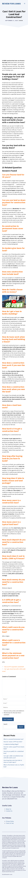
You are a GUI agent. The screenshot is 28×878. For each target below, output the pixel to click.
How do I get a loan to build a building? (12, 312)
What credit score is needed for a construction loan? (13, 642)
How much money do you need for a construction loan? (13, 582)
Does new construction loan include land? (12, 272)
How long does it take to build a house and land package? (13, 480)
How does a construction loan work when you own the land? (13, 389)
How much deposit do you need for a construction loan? (13, 542)
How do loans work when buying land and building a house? (13, 339)
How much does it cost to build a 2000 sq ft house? (13, 557)
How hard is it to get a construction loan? (12, 429)
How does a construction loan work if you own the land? (13, 365)
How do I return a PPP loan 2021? (13, 742)
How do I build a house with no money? (12, 290)
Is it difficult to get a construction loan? (11, 600)
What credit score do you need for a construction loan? (13, 629)
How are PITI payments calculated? (14, 667)
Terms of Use (10, 823)
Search (5, 724)
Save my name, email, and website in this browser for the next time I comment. (14, 712)
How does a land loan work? (11, 406)
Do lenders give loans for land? (13, 249)
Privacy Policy (10, 821)
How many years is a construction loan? (11, 501)
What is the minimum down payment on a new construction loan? (13, 655)
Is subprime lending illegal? (11, 744)
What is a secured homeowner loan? (14, 739)
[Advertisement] (14, 43)
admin (21, 20)
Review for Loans (11, 3)
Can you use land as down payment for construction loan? (13, 202)
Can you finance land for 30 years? (13, 175)
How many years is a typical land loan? (11, 523)
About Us (8, 809)
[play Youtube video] (14, 301)
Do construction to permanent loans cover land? (12, 228)
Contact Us (9, 811)
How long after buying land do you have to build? (12, 458)
